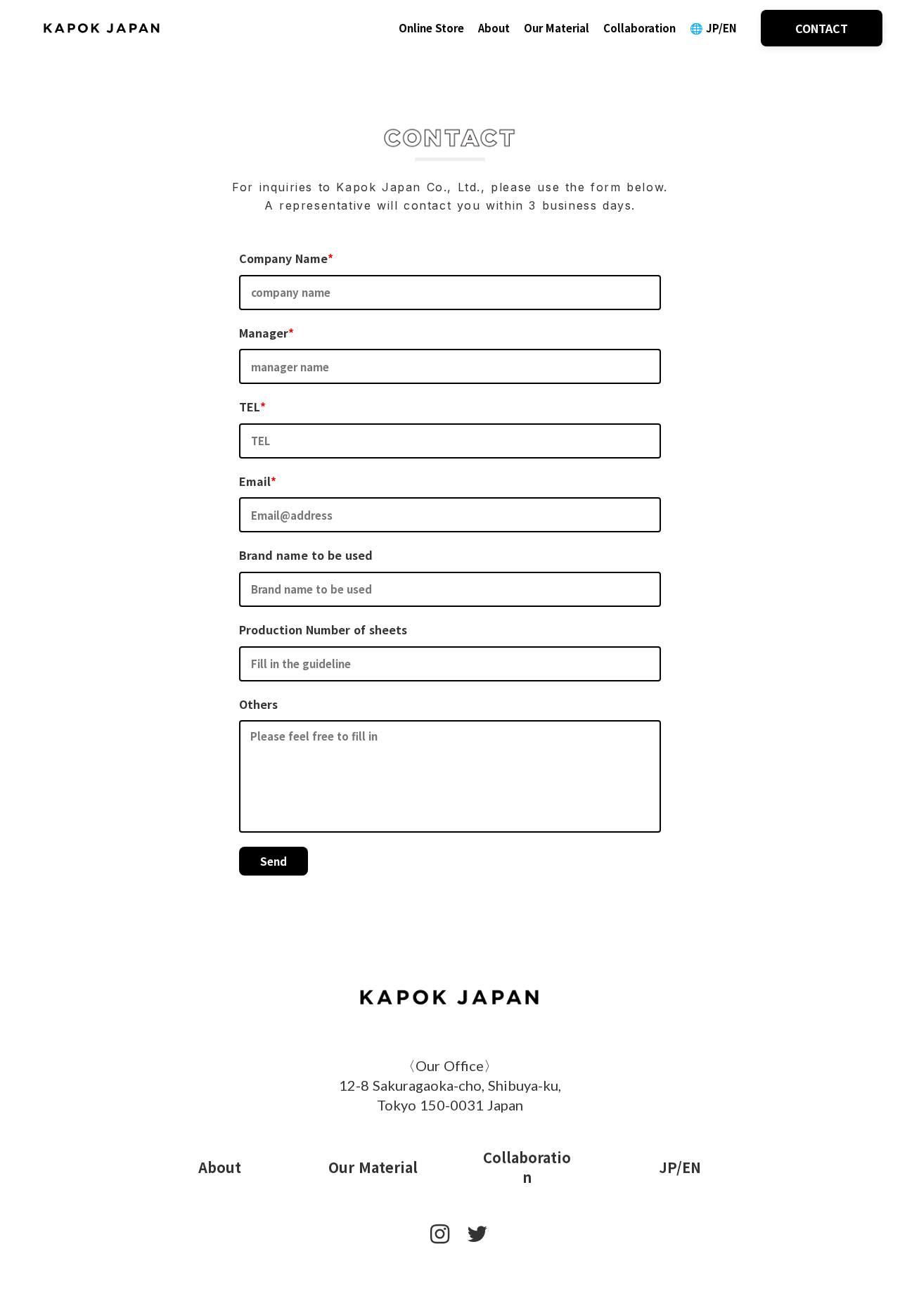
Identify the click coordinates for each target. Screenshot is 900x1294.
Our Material (556, 27)
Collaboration (639, 27)
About (494, 27)
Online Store (431, 27)
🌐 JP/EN (715, 27)
